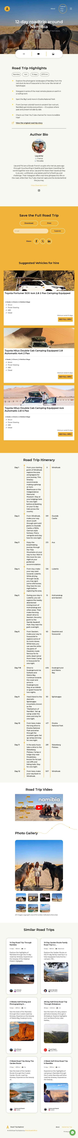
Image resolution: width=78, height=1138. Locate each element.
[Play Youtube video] (39, 807)
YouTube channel (36, 115)
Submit (57, 231)
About (53, 9)
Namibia (16, 74)
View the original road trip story (29, 123)
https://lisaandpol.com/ (39, 185)
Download (29, 223)
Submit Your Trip (63, 9)
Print (49, 223)
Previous (56, 835)
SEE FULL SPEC (65, 319)
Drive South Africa (31, 1130)
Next (61, 835)
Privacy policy (68, 1131)
